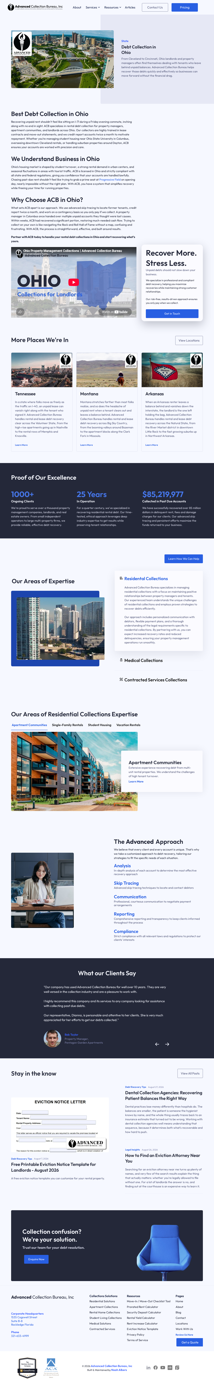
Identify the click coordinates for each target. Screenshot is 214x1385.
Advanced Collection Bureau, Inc (111, 1366)
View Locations (189, 340)
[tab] (159, 611)
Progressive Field (110, 179)
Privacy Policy (135, 1334)
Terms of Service (137, 1340)
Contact (181, 1318)
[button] (92, 7)
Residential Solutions (102, 1301)
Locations (182, 1323)
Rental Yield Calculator (141, 1318)
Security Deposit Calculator (144, 1312)
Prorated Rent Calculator (142, 1307)
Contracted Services (102, 1329)
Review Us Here (184, 1334)
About (179, 1307)
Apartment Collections (103, 1307)
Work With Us (184, 1329)
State (124, 41)
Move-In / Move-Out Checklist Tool (148, 1301)
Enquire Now (36, 1259)
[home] (35, 7)
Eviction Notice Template (142, 1329)
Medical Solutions (100, 1323)
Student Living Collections (105, 1318)
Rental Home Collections (104, 1312)
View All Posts (190, 1073)
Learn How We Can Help (183, 559)
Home (179, 1301)
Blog (178, 1312)
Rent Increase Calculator (142, 1323)
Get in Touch (172, 313)
